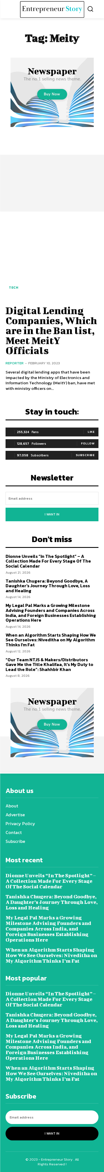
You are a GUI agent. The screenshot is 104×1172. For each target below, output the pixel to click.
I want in (52, 514)
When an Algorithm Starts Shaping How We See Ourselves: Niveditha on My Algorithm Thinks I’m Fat (51, 640)
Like (91, 431)
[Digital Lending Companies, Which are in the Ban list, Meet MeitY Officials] (52, 257)
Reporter (15, 363)
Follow (88, 443)
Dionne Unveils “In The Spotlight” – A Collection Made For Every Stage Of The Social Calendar (48, 561)
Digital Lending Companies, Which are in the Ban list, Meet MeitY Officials (51, 330)
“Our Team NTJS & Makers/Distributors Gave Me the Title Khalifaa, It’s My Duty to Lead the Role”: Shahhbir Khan (49, 664)
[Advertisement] (52, 166)
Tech (13, 287)
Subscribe (85, 455)
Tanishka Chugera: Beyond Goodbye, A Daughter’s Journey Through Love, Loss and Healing (48, 586)
